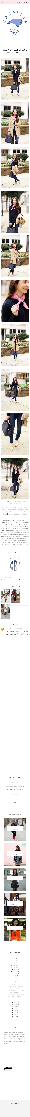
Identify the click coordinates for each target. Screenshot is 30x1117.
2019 (15, 964)
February (16, 1002)
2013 (15, 1016)
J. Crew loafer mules (12, 512)
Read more (15, 794)
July (16, 975)
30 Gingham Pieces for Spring (16, 996)
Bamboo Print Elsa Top (16, 988)
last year (16, 524)
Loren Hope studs (14, 514)
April (16, 981)
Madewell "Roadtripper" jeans (17, 510)
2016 (15, 1010)
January (16, 1004)
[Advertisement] (15, 681)
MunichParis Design (21, 1114)
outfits (15, 47)
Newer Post (4, 702)
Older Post (25, 702)
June (16, 977)
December (15, 965)
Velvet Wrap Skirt (16, 998)
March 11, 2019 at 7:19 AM (15, 628)
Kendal (7, 628)
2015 (15, 1012)
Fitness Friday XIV (16, 984)
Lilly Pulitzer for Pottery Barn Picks (16, 990)
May (16, 979)
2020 (15, 962)
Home (15, 702)
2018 (15, 1006)
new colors (22, 526)
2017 (15, 1008)
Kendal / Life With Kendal (12, 638)
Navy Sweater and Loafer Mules (15, 51)
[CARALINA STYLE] (15, 25)
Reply (27, 641)
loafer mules (22, 530)
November (15, 967)
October (16, 969)
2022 (15, 958)
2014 (15, 1014)
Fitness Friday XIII (16, 1000)
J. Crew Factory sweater (10, 507)
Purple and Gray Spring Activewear (16, 986)
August (16, 973)
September (15, 971)
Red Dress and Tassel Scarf (16, 992)
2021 (15, 960)
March (16, 983)
